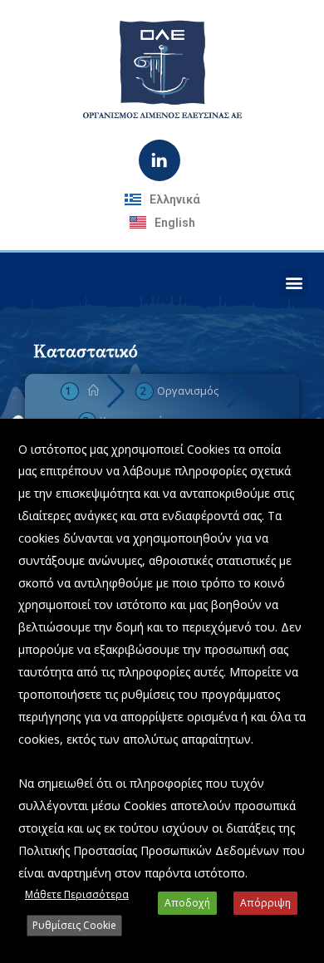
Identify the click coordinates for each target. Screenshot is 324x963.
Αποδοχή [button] (187, 903)
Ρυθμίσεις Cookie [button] (74, 925)
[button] (293, 283)
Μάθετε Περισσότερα (77, 894)
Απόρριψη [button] (265, 903)
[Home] (93, 390)
